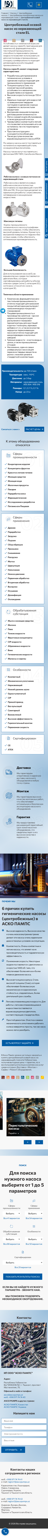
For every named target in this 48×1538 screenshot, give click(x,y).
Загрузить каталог (46, 191)
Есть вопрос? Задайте (18, 1043)
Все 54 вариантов (34, 1218)
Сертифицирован (22, 1257)
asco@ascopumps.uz (13, 1394)
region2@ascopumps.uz (19, 1501)
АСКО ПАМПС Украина (15, 1407)
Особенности (33, 1231)
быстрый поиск (46, 225)
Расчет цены (33, 429)
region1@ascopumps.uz (19, 1482)
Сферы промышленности (11, 1206)
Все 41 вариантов (11, 1218)
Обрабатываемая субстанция (11, 1232)
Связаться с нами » (10, 429)
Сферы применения (34, 1206)
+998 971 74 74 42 (14, 1499)
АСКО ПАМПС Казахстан (16, 1404)
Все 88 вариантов (11, 1244)
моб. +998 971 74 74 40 (14, 1397)
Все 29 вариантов (23, 1267)
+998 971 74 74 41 (14, 1479)
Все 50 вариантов (34, 1244)
